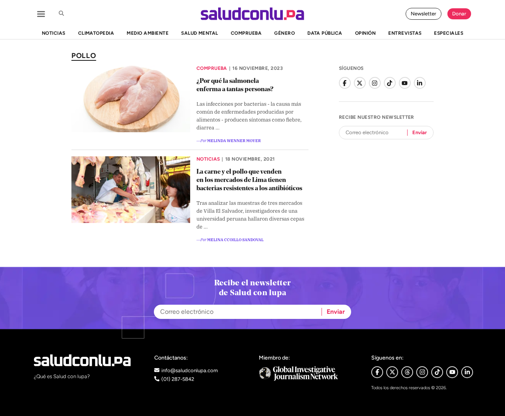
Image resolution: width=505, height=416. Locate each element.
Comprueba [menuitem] (246, 33)
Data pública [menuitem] (324, 33)
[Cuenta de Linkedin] (467, 372)
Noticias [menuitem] (53, 33)
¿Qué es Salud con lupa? (62, 376)
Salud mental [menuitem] (199, 33)
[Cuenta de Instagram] (375, 83)
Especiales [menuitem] (448, 33)
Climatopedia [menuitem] (96, 33)
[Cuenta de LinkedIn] (420, 83)
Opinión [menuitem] (365, 33)
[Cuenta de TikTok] (390, 83)
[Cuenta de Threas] (407, 372)
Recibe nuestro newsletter (376, 117)
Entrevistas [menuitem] (404, 33)
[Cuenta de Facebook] (345, 83)
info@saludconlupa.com (189, 370)
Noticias (208, 159)
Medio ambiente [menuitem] (147, 33)
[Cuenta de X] (360, 83)
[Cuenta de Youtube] (452, 372)
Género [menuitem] (284, 33)
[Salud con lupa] (252, 13)
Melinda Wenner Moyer (234, 140)
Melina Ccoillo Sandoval (235, 239)
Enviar (419, 132)
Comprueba (211, 68)
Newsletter (423, 14)
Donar (459, 14)
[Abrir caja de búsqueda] (61, 13)
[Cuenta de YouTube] (405, 83)
